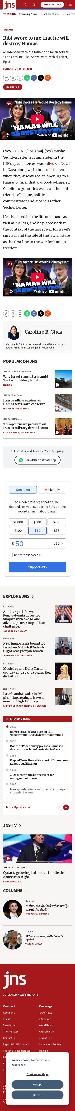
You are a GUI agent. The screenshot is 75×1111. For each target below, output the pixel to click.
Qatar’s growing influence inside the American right (34, 874)
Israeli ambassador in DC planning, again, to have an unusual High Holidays (24, 697)
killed (49, 163)
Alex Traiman (11, 432)
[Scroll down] (66, 807)
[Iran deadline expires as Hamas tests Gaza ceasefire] (63, 403)
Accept (37, 1084)
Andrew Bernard (13, 706)
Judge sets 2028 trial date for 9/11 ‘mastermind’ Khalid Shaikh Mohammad (36, 733)
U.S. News (8, 606)
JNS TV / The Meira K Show (17, 371)
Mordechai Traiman (37, 913)
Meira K (7, 385)
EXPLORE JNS (16, 596)
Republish (12, 87)
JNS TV (8, 30)
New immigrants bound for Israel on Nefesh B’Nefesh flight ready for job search (24, 647)
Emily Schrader (12, 881)
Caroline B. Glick (17, 69)
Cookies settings (37, 1074)
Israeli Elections (50, 14)
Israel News (9, 638)
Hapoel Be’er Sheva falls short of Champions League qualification (39, 762)
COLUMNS (13, 890)
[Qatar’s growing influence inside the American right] (37, 848)
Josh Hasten (27, 432)
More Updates (16, 807)
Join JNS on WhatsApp (40, 460)
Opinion (29, 901)
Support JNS (52, 5)
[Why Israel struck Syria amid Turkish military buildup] (63, 379)
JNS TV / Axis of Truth (14, 867)
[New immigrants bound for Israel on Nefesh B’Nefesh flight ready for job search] (63, 646)
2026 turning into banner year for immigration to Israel (32, 776)
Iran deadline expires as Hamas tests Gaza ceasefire (24, 402)
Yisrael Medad (33, 944)
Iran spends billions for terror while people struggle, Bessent (38, 790)
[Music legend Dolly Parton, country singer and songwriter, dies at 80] (63, 671)
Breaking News (20, 719)
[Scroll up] (59, 807)
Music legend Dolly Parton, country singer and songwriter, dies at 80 (27, 672)
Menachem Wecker (35, 706)
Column (29, 931)
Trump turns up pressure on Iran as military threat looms (25, 426)
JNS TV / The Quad (12, 395)
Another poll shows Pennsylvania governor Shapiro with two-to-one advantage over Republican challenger (24, 619)
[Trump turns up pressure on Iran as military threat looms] (63, 426)
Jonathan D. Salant (15, 631)
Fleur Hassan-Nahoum (16, 408)
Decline (37, 1094)
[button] (20, 78)
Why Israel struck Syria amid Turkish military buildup (25, 378)
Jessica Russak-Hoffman (17, 655)
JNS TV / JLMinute (12, 419)
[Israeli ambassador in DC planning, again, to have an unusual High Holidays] (63, 696)
